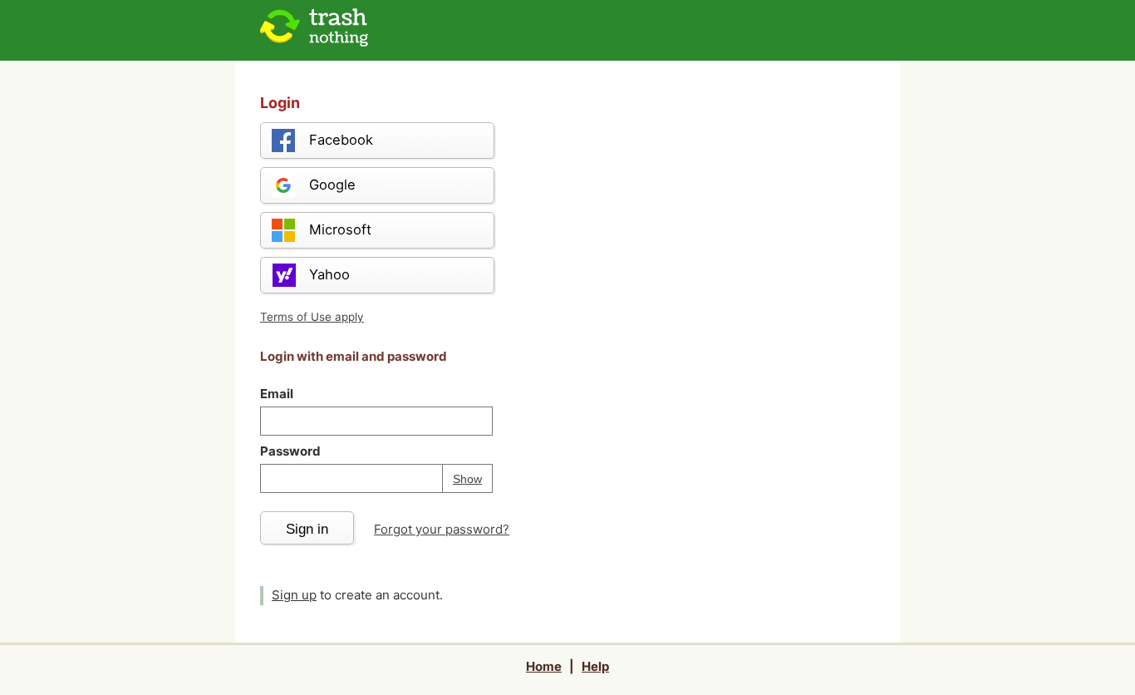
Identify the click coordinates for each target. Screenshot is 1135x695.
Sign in (307, 528)
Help (595, 666)
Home (544, 666)
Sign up (294, 595)
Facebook (341, 139)
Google (332, 184)
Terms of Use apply (312, 316)
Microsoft (340, 229)
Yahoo (329, 274)
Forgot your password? (441, 529)
